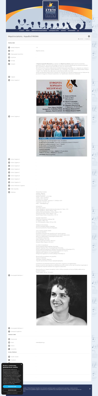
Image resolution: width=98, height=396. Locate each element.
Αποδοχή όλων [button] (12, 386)
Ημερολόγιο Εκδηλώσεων (39, 30)
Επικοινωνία (71, 30)
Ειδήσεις (63, 30)
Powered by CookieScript (12, 393)
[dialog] (12, 379)
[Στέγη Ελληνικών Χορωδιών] (49, 14)
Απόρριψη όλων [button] (12, 390)
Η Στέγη (21, 30)
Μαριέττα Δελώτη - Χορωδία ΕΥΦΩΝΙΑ (23, 36)
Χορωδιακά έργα (54, 30)
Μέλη (27, 30)
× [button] (21, 364)
